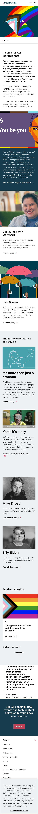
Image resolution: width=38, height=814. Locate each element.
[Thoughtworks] (10, 3)
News (5, 765)
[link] (18, 182)
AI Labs (5, 761)
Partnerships (7, 753)
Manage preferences (19, 810)
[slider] (19, 426)
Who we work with (10, 757)
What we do (7, 749)
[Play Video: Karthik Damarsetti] (19, 417)
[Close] (35, 782)
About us (6, 745)
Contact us (7, 778)
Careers (6, 774)
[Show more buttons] (33, 426)
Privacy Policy (20, 806)
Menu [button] (31, 3)
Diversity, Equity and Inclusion (14, 769)
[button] (19, 654)
